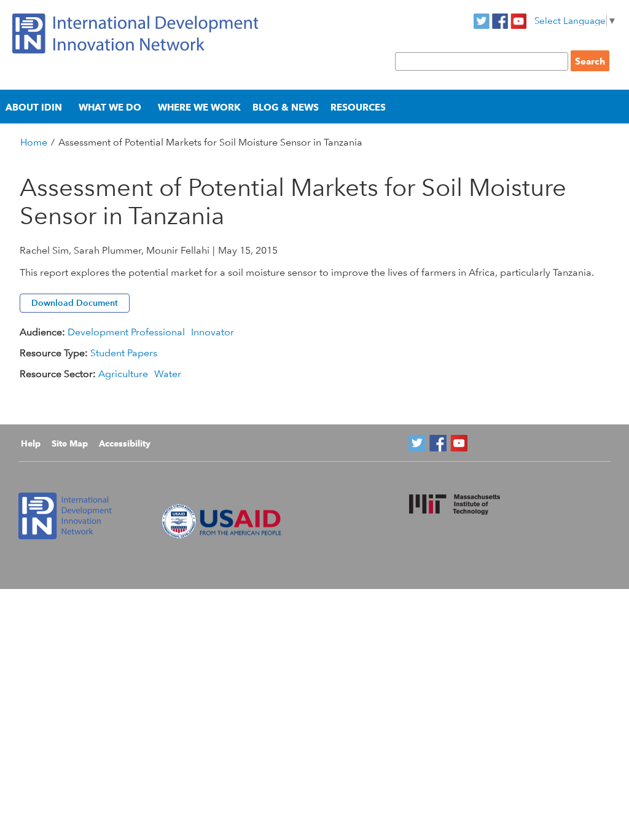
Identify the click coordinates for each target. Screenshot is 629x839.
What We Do (110, 107)
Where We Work (199, 107)
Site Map (70, 443)
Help (31, 443)
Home (33, 142)
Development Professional (126, 332)
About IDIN (34, 107)
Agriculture (123, 374)
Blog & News (285, 107)
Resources (358, 107)
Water (167, 374)
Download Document (74, 302)
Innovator (212, 332)
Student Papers (123, 353)
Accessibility (124, 443)
